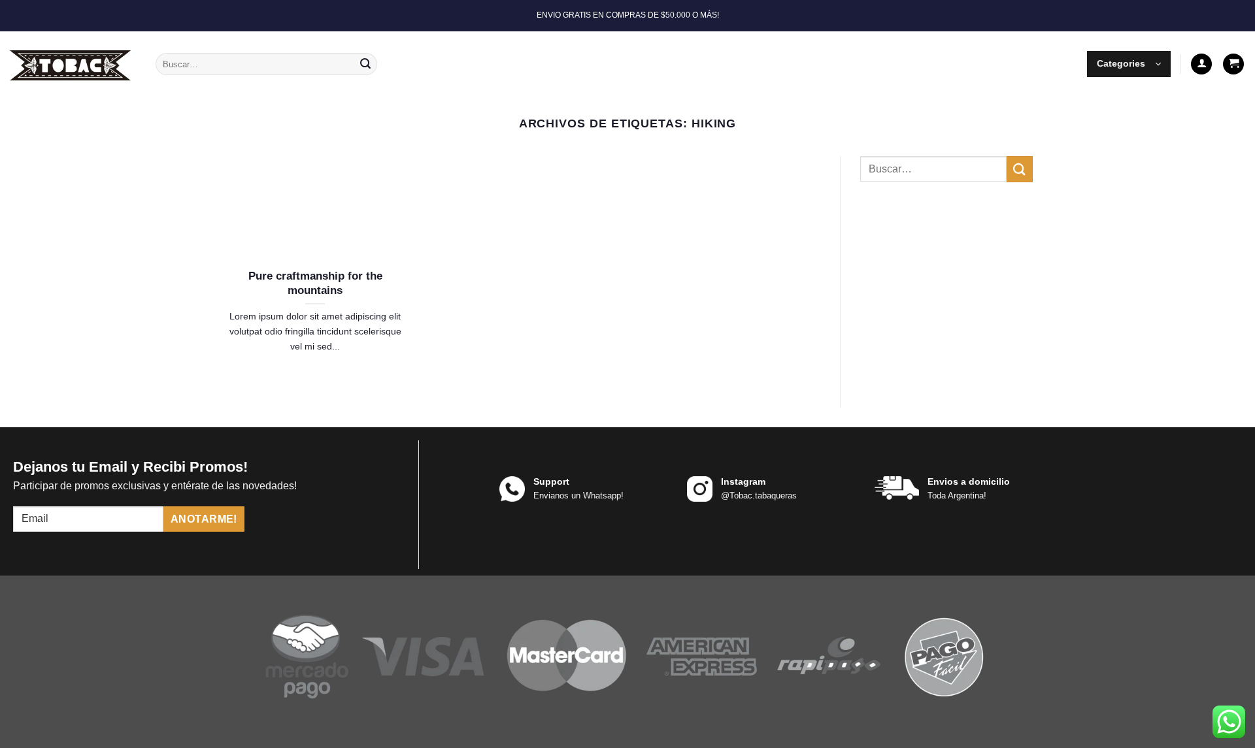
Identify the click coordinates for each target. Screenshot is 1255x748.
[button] (1129, 64)
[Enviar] (365, 64)
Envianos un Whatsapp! (578, 495)
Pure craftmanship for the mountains (315, 283)
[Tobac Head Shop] (73, 64)
